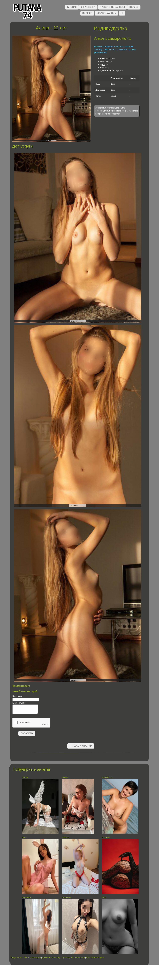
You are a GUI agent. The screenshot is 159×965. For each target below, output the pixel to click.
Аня (104, 897)
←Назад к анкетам (80, 746)
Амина (65, 777)
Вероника (26, 897)
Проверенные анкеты (112, 7)
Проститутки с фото (95, 957)
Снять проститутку (32, 957)
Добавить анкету (106, 13)
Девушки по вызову (51, 957)
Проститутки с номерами (73, 957)
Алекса (65, 837)
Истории (87, 13)
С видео (133, 7)
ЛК (122, 13)
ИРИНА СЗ (107, 777)
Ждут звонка (88, 7)
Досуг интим (16, 957)
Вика (24, 837)
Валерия (106, 837)
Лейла (25, 777)
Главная (72, 7)
